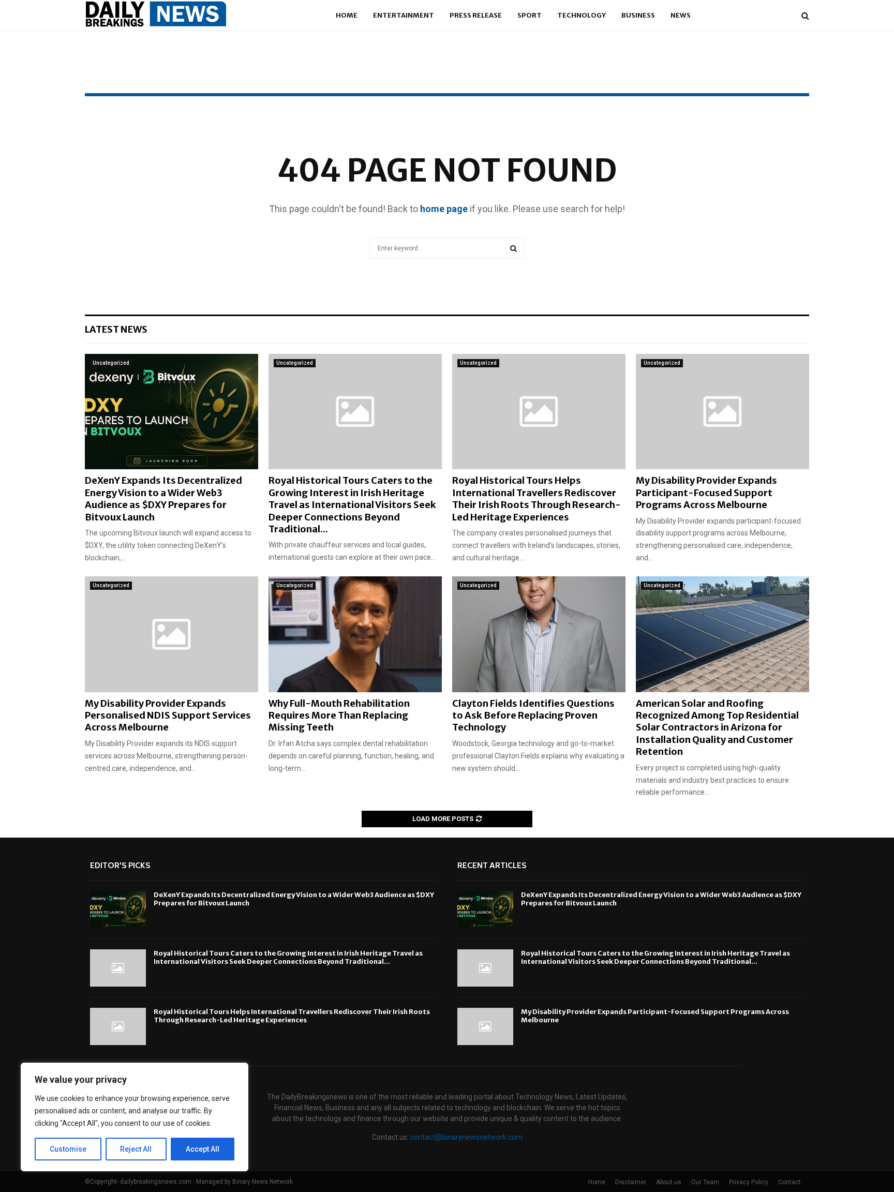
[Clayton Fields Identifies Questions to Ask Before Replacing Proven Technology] (538, 634)
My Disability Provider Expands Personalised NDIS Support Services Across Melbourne (168, 715)
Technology (581, 15)
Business (638, 15)
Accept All (202, 1149)
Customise (68, 1149)
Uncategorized (111, 363)
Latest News (116, 329)
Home (346, 15)
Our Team (705, 1182)
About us (668, 1182)
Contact (789, 1182)
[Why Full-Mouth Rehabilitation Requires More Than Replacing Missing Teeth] (355, 634)
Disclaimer (630, 1182)
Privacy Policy (748, 1182)
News (681, 15)
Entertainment (403, 15)
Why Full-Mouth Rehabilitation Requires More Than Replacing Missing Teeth (339, 715)
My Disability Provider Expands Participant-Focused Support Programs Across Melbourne (706, 492)
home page (444, 208)
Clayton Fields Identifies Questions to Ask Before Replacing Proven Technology (533, 715)
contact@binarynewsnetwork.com (466, 1137)
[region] (134, 1117)
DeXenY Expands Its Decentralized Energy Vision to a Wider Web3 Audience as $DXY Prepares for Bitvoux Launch (163, 498)
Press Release (476, 15)
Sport (529, 15)
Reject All (136, 1149)
